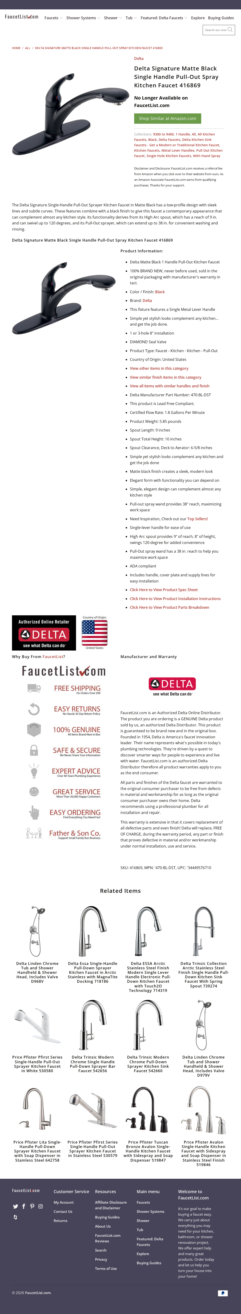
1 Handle (183, 134)
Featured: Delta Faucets (162, 17)
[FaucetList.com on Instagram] (40, 1206)
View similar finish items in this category (165, 377)
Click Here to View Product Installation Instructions (175, 598)
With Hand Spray (206, 156)
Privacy (101, 1259)
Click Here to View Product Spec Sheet (164, 589)
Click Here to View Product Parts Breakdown (169, 607)
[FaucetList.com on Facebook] (24, 1206)
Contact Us (63, 1211)
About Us (103, 1226)
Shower (111, 17)
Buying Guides (221, 17)
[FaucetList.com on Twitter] (15, 1206)
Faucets (51, 17)
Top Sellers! (197, 518)
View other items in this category (159, 368)
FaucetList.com (38, 1292)
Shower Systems (81, 17)
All (194, 134)
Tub (129, 17)
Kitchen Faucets (147, 150)
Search (101, 1250)
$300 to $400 (163, 134)
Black (152, 139)
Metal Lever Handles (177, 150)
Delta (139, 58)
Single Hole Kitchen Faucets (169, 156)
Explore (198, 17)
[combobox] (219, 30)
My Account (64, 1202)
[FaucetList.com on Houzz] (15, 1217)
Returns (60, 1220)
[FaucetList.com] (22, 17)
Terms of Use (106, 1268)
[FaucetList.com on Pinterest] (32, 1206)
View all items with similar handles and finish (169, 386)
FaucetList (53, 656)
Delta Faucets (169, 139)
